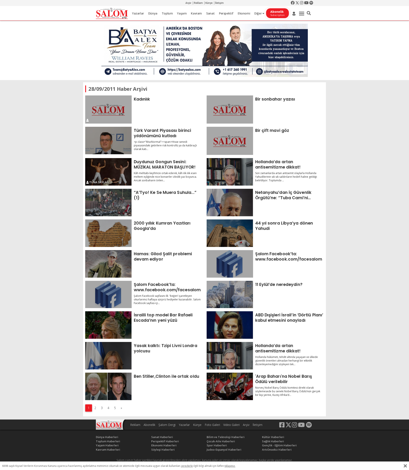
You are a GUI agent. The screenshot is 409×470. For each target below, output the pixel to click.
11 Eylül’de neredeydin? (278, 284)
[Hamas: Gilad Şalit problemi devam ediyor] (108, 264)
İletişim (219, 2)
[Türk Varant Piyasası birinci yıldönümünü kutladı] (108, 140)
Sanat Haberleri (162, 437)
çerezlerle (187, 466)
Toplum (167, 13)
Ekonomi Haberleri (164, 445)
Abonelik (149, 425)
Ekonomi (244, 13)
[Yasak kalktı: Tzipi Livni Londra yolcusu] (108, 355)
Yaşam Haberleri (107, 445)
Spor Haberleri (217, 445)
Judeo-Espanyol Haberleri (224, 449)
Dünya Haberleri (107, 437)
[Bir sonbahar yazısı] (230, 109)
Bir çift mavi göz (272, 130)
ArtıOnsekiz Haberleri (277, 449)
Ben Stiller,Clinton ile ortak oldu (166, 376)
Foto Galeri (212, 425)
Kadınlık (142, 99)
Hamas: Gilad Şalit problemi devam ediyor (163, 256)
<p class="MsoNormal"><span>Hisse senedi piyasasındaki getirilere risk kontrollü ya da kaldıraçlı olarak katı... (165, 145)
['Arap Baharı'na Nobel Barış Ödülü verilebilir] (230, 386)
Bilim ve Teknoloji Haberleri (226, 437)
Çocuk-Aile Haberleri (221, 441)
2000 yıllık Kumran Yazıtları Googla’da (162, 225)
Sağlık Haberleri (273, 441)
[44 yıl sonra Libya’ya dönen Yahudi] (230, 233)
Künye (209, 2)
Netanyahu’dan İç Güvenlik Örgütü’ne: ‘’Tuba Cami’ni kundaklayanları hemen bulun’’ (287, 195)
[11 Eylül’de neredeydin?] (230, 294)
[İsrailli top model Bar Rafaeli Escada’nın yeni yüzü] (108, 325)
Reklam (198, 2)
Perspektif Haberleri (165, 441)
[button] (309, 13)
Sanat (210, 13)
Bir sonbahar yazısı (275, 99)
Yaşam (182, 13)
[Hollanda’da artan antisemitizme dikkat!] (230, 172)
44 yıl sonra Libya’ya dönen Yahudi (284, 225)
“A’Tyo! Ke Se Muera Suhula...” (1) (165, 195)
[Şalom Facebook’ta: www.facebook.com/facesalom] (230, 264)
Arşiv (188, 2)
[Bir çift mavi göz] (230, 141)
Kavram (196, 13)
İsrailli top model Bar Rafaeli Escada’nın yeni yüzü (163, 317)
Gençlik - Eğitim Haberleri (279, 445)
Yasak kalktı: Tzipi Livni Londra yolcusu (165, 348)
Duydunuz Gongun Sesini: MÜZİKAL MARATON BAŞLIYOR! (165, 164)
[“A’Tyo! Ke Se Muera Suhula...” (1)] (108, 202)
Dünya (152, 13)
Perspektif (226, 13)
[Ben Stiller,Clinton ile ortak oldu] (108, 386)
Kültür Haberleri (273, 437)
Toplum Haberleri (108, 441)
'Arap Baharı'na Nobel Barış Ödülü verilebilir (283, 378)
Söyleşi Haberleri (163, 449)
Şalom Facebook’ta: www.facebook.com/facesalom (288, 256)
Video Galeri (231, 425)
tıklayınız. (230, 466)
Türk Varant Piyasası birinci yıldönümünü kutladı (162, 133)
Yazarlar (138, 13)
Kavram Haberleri (108, 449)
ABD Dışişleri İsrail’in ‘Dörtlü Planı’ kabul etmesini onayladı (289, 317)
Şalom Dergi (167, 425)
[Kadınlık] (108, 109)
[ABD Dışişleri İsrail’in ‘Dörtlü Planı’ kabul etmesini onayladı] (230, 325)
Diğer (258, 13)
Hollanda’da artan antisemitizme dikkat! (278, 164)
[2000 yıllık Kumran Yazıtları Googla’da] (108, 233)
